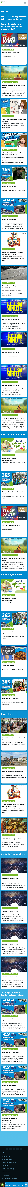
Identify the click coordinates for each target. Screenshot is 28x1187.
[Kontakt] (21, 1149)
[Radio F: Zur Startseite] (12, 3)
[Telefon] (17, 1149)
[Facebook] (7, 1149)
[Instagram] (14, 1149)
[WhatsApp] (10, 1149)
